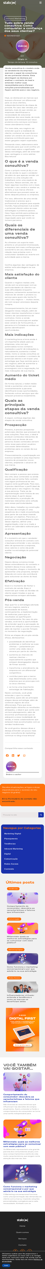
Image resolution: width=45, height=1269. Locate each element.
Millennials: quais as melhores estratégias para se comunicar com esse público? (22, 1143)
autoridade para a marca (17, 257)
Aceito (6, 1265)
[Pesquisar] (41, 814)
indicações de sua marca (21, 371)
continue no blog (13, 735)
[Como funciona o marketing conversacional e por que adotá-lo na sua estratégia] (22, 959)
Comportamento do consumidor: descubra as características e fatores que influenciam (21, 1098)
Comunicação (14, 919)
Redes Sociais (14, 978)
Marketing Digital (16, 949)
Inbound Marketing (15, 18)
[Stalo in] (11, 766)
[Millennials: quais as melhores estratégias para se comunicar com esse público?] (22, 928)
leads (27, 117)
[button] (7, 755)
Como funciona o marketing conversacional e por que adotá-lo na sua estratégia (20, 1188)
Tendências (13, 889)
